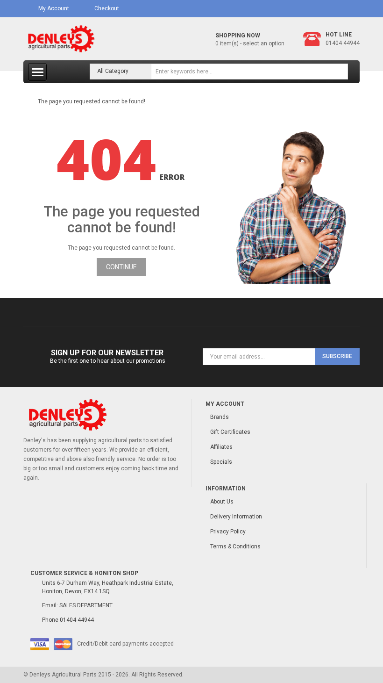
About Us (222, 501)
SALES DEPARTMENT (86, 605)
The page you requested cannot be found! (91, 101)
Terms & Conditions (235, 546)
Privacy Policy (228, 531)
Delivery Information (236, 516)
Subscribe (337, 356)
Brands (219, 417)
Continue (121, 267)
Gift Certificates (230, 432)
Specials (221, 462)
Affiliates (221, 447)
